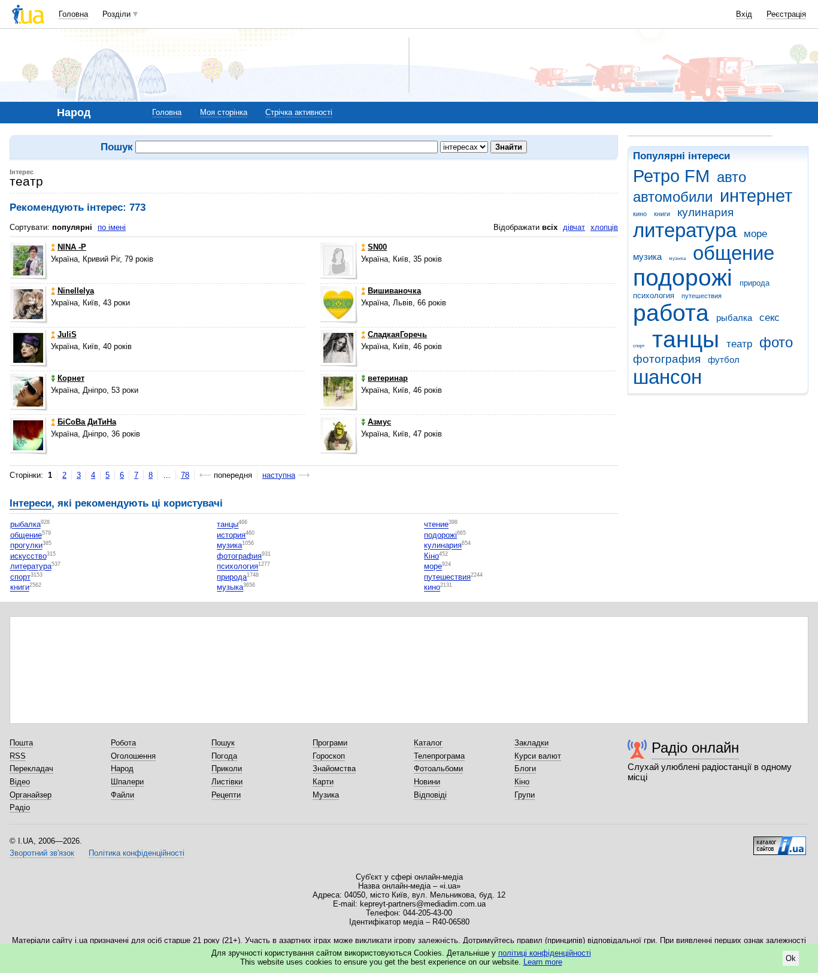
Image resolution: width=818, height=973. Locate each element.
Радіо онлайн (695, 747)
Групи (524, 794)
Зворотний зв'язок (42, 852)
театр (739, 344)
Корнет (70, 378)
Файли (122, 794)
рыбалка (734, 318)
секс (769, 317)
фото (776, 342)
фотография (667, 359)
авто (731, 177)
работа (671, 313)
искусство (28, 555)
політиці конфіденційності (544, 952)
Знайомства (334, 768)
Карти (323, 781)
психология (653, 295)
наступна (278, 475)
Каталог (428, 742)
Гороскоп (329, 755)
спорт (639, 345)
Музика (326, 794)
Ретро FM (671, 176)
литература (685, 230)
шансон (667, 377)
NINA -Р (71, 247)
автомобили (673, 197)
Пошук (223, 742)
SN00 (377, 247)
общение (733, 253)
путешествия (701, 295)
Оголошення (133, 755)
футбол (724, 359)
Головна (73, 14)
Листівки (227, 781)
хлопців (604, 227)
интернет (756, 195)
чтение (436, 524)
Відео (20, 781)
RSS (18, 755)
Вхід (744, 14)
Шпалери (127, 781)
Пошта (21, 742)
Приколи (226, 768)
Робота (123, 742)
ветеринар (388, 378)
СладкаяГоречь (397, 334)
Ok (791, 958)
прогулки (26, 545)
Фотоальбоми (438, 768)
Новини (427, 781)
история (231, 535)
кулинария (705, 212)
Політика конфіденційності (136, 852)
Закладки (531, 742)
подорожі (682, 277)
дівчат (574, 227)
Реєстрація (786, 14)
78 (185, 475)
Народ (122, 768)
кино (640, 213)
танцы (685, 339)
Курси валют (537, 755)
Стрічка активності (298, 112)
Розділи (116, 14)
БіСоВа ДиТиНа (86, 421)
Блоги (525, 768)
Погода (224, 755)
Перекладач (31, 768)
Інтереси (30, 503)
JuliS (67, 334)
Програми (330, 742)
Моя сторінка (223, 112)
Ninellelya (75, 290)
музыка (677, 258)
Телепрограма (439, 755)
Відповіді (430, 794)
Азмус (379, 421)
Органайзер (30, 794)
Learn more (542, 961)
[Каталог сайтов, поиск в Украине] (779, 841)
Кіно (431, 555)
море (755, 234)
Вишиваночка (394, 290)
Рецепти (226, 794)
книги (662, 213)
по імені (112, 227)
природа (754, 282)
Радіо (20, 807)
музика (647, 256)
